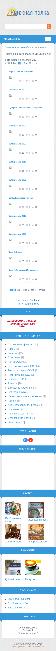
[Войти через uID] (25, 440)
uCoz (41, 646)
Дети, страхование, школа (23, 405)
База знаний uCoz (18, 607)
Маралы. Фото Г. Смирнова (21, 72)
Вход (36, 303)
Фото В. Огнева (16, 252)
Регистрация (24, 303)
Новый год (14, 409)
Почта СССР (15, 362)
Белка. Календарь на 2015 (21, 198)
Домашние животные (20, 387)
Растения (13, 353)
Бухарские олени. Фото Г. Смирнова (25, 108)
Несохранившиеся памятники (25, 396)
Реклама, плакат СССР (21, 370)
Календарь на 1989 (17, 126)
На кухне (30, 579)
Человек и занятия (18, 413)
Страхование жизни (19, 418)
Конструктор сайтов (23, 646)
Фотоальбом (24, 47)
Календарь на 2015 (17, 162)
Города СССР (16, 379)
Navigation (12, 39)
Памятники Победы (19, 374)
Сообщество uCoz (18, 603)
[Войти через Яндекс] (30, 440)
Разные (12, 400)
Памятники (14, 357)
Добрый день (12, 579)
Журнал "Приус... (38, 519)
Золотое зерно (13, 541)
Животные (14, 422)
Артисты (13, 383)
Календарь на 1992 (17, 90)
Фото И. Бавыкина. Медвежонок (23, 270)
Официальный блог (19, 599)
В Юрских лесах (37, 541)
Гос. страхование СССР (22, 366)
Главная (9, 47)
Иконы (11, 349)
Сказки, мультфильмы (20, 344)
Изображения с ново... (14, 519)
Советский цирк (17, 392)
